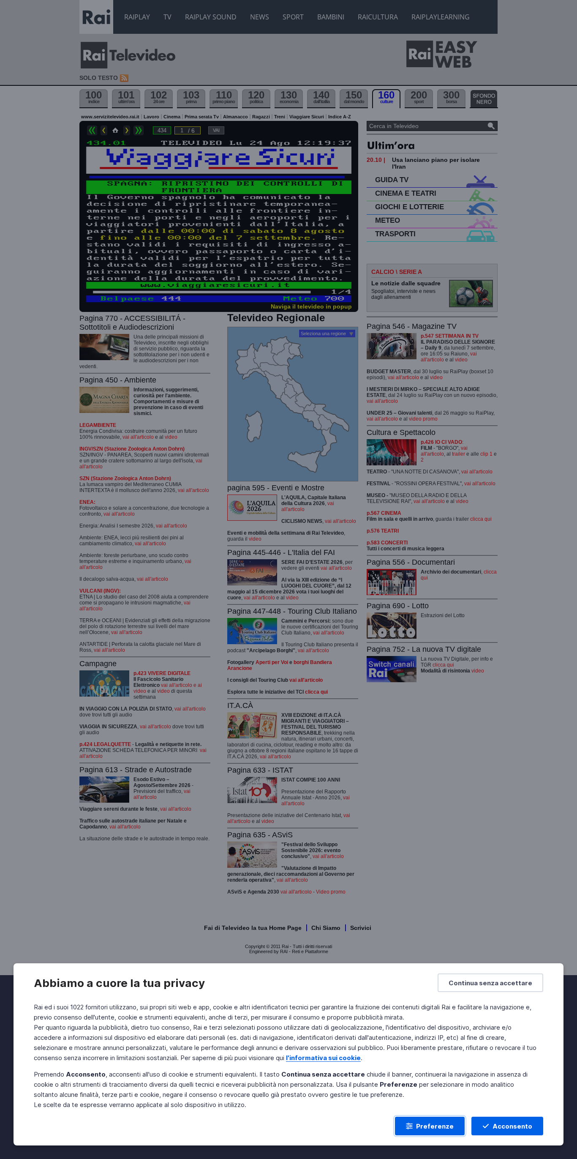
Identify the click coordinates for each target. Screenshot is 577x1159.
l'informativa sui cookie (323, 1058)
